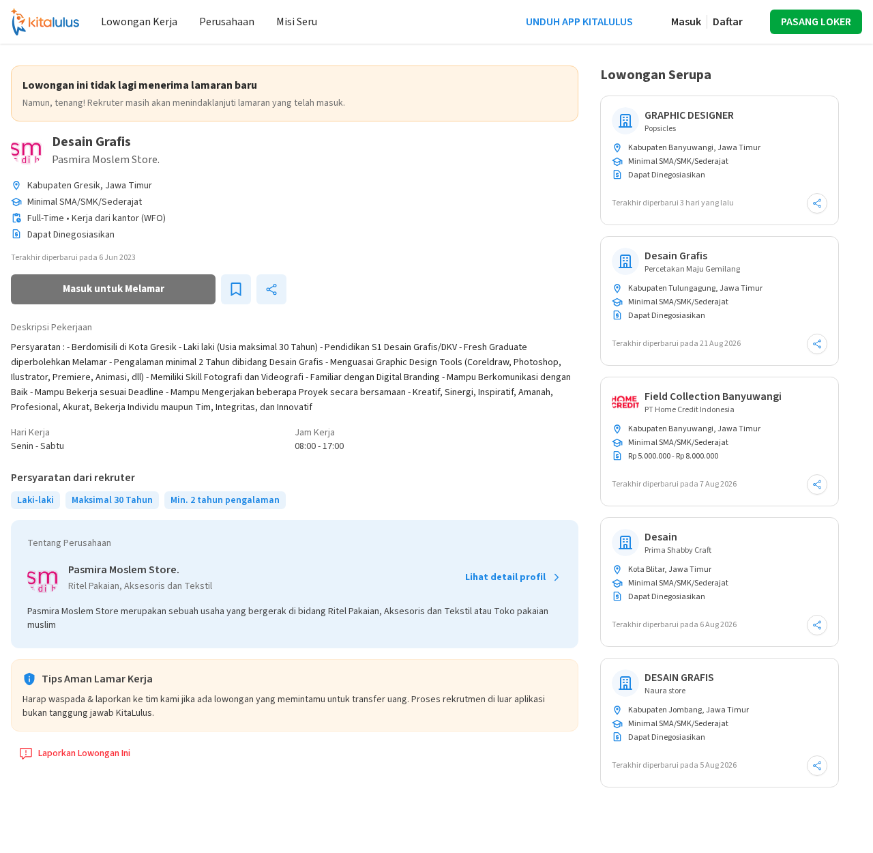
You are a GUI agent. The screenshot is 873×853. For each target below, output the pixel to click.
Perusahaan (226, 21)
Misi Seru (296, 21)
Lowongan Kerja (139, 21)
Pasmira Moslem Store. (106, 159)
